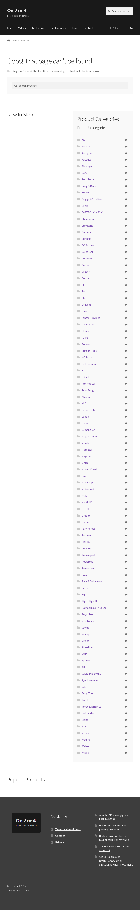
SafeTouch (88, 621)
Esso (84, 291)
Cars (9, 28)
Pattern (86, 535)
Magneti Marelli (91, 436)
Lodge (85, 416)
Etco (84, 298)
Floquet (86, 331)
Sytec (85, 687)
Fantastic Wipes (91, 317)
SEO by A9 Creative (18, 890)
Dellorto (87, 258)
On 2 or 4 (16, 10)
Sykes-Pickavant (91, 673)
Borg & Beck (89, 186)
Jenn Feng (88, 390)
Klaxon (86, 397)
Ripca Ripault (89, 601)
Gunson (86, 344)
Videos (22, 28)
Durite (85, 278)
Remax (86, 588)
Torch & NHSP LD (92, 706)
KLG (84, 403)
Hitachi (86, 377)
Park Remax (88, 528)
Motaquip (87, 482)
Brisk (85, 205)
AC (83, 139)
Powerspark (89, 555)
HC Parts (87, 357)
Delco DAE (88, 251)
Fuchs (85, 337)
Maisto (86, 443)
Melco (85, 462)
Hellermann (89, 364)
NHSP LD (87, 502)
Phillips (86, 541)
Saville (85, 627)
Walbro (86, 739)
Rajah (85, 575)
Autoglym (87, 153)
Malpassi (87, 449)
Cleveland (87, 225)
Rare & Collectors (92, 581)
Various (86, 733)
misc (84, 476)
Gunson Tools (90, 350)
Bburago (87, 166)
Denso (85, 265)
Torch (85, 700)
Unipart (86, 719)
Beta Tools (88, 179)
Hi (83, 370)
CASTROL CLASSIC (92, 212)
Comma (86, 232)
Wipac (85, 752)
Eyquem (86, 304)
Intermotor (88, 383)
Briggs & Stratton (92, 199)
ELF (84, 285)
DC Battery (88, 245)
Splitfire (86, 660)
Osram (85, 522)
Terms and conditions (68, 829)
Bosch (85, 192)
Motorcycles (59, 28)
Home (14, 40)
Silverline (87, 647)
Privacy (59, 842)
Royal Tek (87, 614)
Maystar (86, 456)
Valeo (85, 726)
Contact (88, 28)
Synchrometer (90, 680)
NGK (84, 495)
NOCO (85, 509)
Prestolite (88, 568)
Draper (86, 271)
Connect (87, 238)
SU (83, 667)
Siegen (85, 640)
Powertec (87, 561)
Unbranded (88, 713)
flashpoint (88, 324)
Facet (85, 311)
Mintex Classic (90, 469)
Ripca (85, 594)
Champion (88, 219)
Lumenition (88, 429)
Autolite (86, 159)
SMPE (85, 653)
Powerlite (87, 548)
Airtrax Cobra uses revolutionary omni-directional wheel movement (116, 860)
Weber (85, 746)
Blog (75, 28)
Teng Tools (88, 693)
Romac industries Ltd (94, 607)
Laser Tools (88, 410)
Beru (84, 172)
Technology (39, 28)
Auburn (86, 146)
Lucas (85, 423)
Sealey (85, 634)
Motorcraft (88, 489)
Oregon (86, 515)
